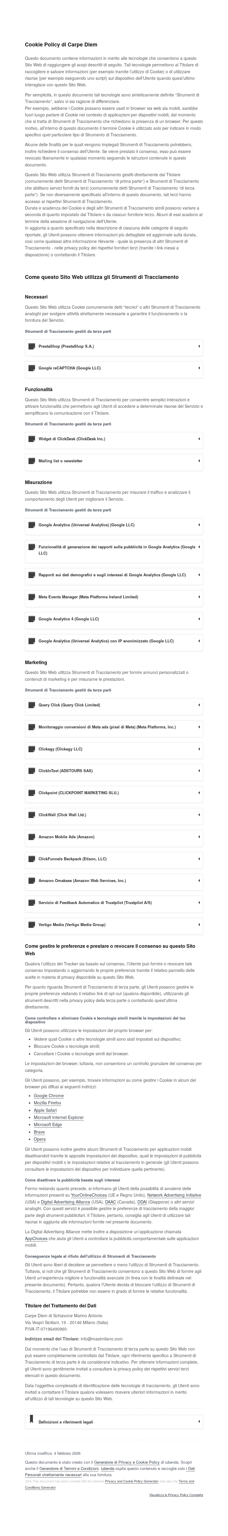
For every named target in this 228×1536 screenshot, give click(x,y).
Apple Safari (45, 1110)
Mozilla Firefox (47, 1103)
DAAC (110, 1202)
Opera (40, 1139)
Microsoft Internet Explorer (59, 1117)
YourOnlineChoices (89, 1195)
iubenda (107, 1468)
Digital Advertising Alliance (65, 1202)
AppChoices (36, 1238)
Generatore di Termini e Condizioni (69, 1468)
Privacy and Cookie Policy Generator (131, 1481)
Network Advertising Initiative (174, 1195)
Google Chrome (49, 1095)
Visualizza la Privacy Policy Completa (176, 1495)
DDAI (142, 1202)
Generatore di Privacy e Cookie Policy (127, 1462)
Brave (39, 1132)
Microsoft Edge (48, 1124)
